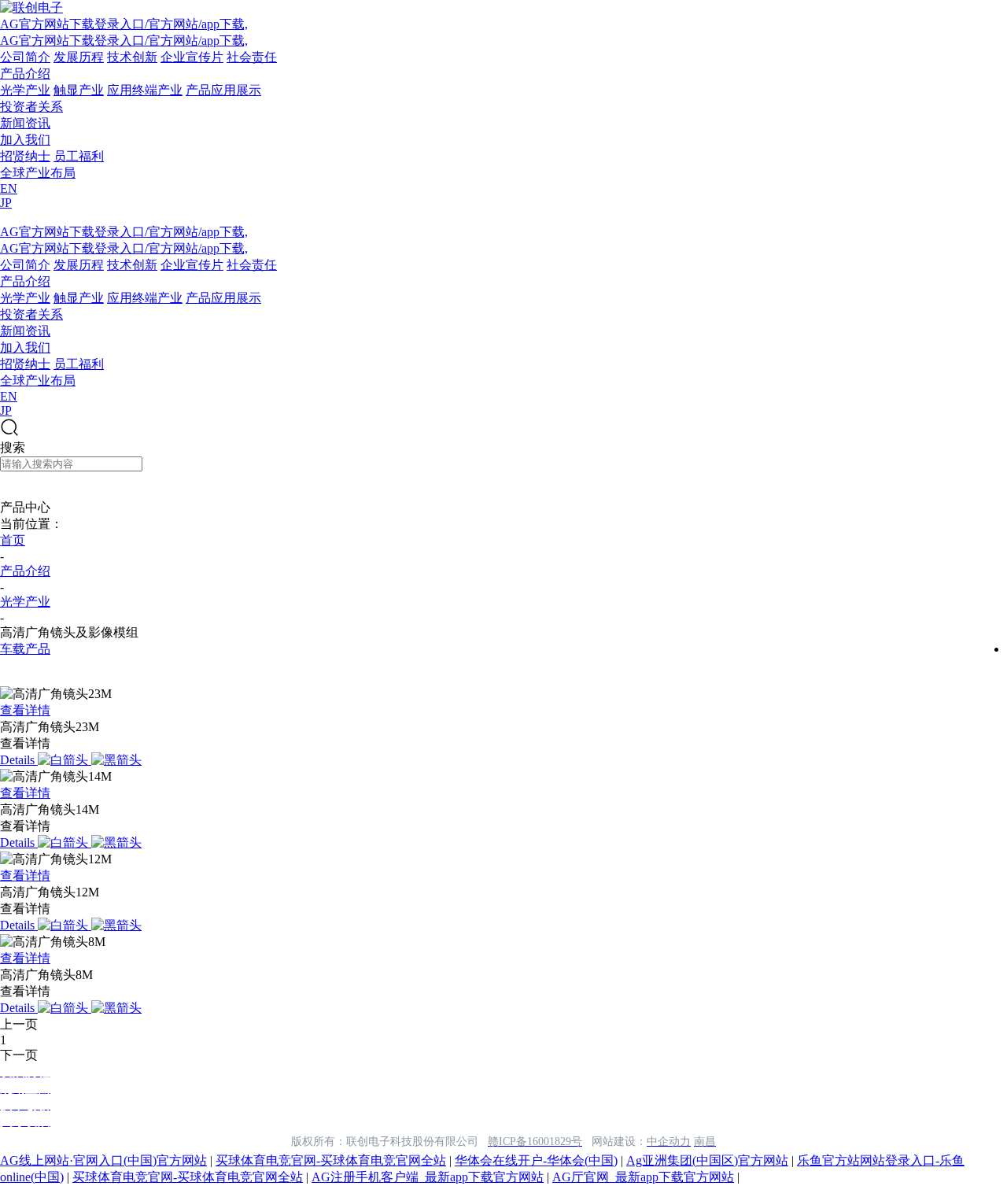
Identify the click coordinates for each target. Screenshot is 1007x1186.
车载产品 (25, 649)
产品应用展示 (223, 90)
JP (6, 202)
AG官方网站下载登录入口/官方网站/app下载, (124, 24)
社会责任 (252, 57)
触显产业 (78, 90)
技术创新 (132, 57)
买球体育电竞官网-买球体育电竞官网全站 (331, 1160)
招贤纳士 (25, 156)
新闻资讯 (25, 123)
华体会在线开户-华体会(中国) (536, 1160)
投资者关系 (31, 106)
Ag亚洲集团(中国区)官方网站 (707, 1160)
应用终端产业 (145, 90)
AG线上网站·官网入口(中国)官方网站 (103, 1160)
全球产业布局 (38, 172)
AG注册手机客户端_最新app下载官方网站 (428, 1177)
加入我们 (25, 139)
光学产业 (25, 90)
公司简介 (25, 57)
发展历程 (78, 57)
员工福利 (78, 156)
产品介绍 (25, 73)
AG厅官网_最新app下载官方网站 (643, 1177)
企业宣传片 (191, 57)
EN (8, 188)
